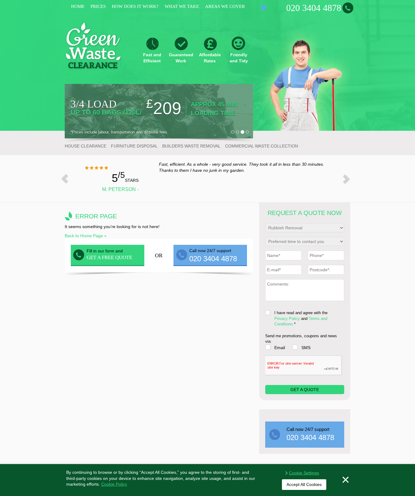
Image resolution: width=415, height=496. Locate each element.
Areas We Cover (225, 6)
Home (77, 6)
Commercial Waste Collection (261, 146)
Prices (98, 6)
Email (279, 347)
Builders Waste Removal (191, 146)
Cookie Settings (304, 472)
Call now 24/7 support (310, 434)
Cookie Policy (114, 484)
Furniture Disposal (134, 146)
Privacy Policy (287, 318)
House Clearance (85, 146)
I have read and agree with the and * (301, 318)
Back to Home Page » (86, 235)
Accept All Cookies (304, 484)
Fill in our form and (109, 254)
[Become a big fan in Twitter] (263, 7)
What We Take (182, 6)
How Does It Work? (135, 6)
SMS (305, 347)
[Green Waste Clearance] (93, 45)
